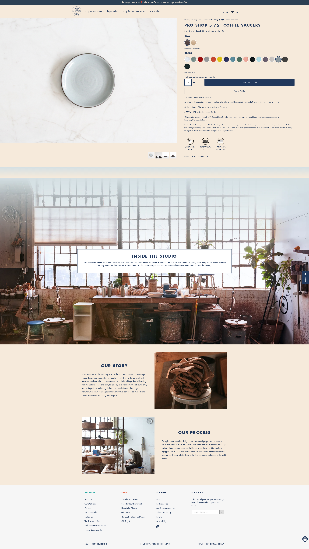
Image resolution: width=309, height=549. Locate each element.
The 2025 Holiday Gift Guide (133, 516)
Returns (159, 516)
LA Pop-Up (88, 516)
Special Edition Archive (93, 529)
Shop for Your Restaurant (131, 503)
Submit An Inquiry (163, 512)
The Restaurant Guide (93, 520)
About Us (88, 499)
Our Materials (90, 503)
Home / (187, 19)
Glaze (188, 52)
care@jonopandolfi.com (166, 507)
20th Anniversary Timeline (95, 525)
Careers (87, 507)
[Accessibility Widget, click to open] (305, 539)
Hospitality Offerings (129, 507)
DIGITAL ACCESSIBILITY (217, 544)
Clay (187, 35)
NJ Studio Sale (90, 512)
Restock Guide (162, 503)
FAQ (158, 499)
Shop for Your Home (129, 499)
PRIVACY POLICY (203, 544)
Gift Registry (126, 520)
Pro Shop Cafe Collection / (201, 19)
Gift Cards (125, 512)
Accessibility (161, 520)
